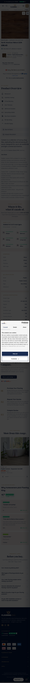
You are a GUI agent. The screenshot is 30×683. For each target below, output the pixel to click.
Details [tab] (15, 327)
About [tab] (24, 327)
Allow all (15, 353)
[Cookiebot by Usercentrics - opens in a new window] (21, 323)
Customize (14, 358)
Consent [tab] (5, 327)
